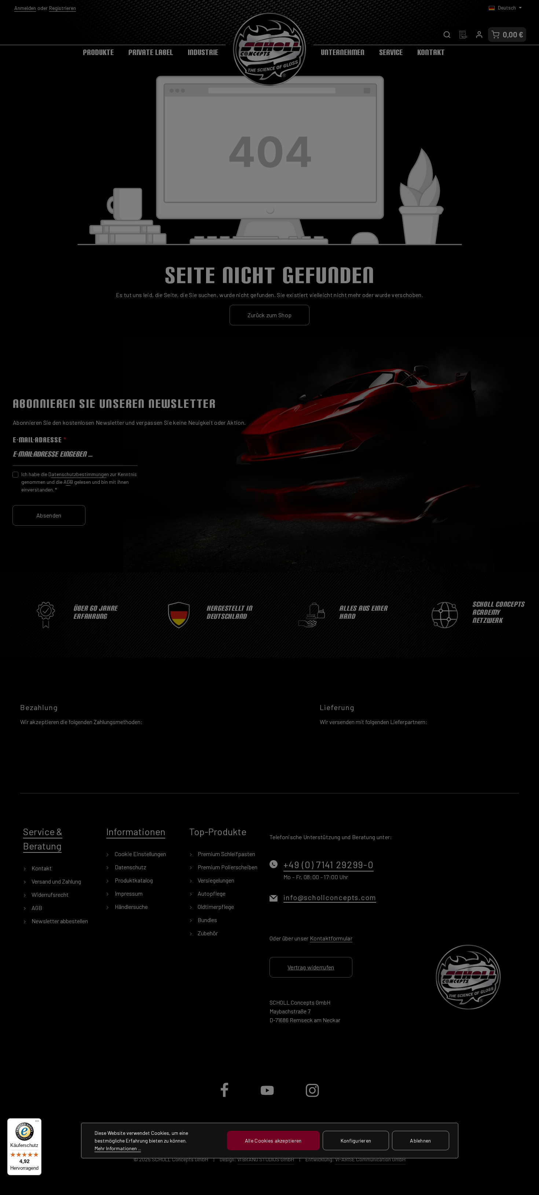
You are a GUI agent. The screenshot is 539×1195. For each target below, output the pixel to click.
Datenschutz (130, 866)
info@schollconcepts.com (329, 897)
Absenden (49, 515)
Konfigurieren (356, 1140)
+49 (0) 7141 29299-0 (328, 864)
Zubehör (207, 932)
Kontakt (41, 868)
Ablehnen (420, 1140)
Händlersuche (131, 906)
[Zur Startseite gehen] (269, 49)
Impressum (128, 893)
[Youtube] (268, 1096)
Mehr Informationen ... (118, 1148)
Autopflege (211, 893)
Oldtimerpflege (215, 906)
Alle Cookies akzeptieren (273, 1140)
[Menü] (37, 1122)
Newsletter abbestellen (59, 920)
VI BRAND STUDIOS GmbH (265, 1159)
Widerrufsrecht (49, 894)
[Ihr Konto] (479, 34)
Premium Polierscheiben (227, 866)
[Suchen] (447, 34)
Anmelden (25, 8)
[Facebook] (225, 1096)
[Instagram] (312, 1096)
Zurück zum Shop (269, 314)
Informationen (135, 831)
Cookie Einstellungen (140, 853)
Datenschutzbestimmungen (78, 474)
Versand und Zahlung (55, 881)
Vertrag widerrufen (310, 967)
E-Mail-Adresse (40, 440)
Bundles (207, 919)
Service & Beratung (42, 838)
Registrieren (62, 8)
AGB (68, 482)
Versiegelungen (215, 880)
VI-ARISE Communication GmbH (370, 1159)
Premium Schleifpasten (226, 853)
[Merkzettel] (463, 34)
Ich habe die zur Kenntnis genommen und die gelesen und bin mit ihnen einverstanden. (79, 482)
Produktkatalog (133, 880)
